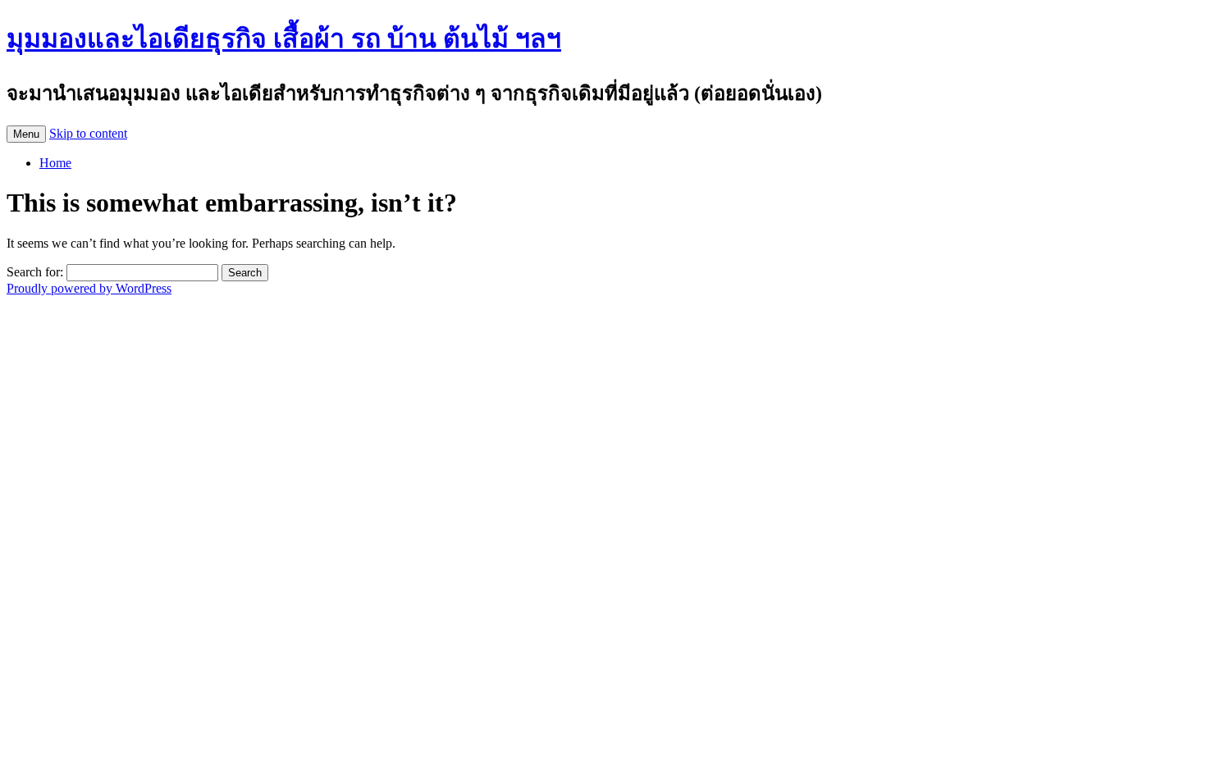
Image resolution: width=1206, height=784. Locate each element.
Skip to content (88, 133)
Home (55, 163)
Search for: (35, 272)
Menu (26, 134)
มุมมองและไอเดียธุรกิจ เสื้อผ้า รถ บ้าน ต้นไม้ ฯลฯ (284, 38)
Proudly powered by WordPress (89, 288)
